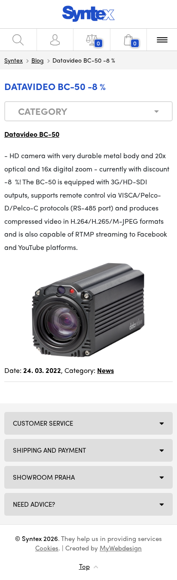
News (105, 370)
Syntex (13, 60)
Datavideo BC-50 (31, 134)
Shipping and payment (49, 450)
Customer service (43, 423)
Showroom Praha (44, 477)
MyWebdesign (121, 548)
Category (42, 111)
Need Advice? (34, 504)
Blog (37, 60)
